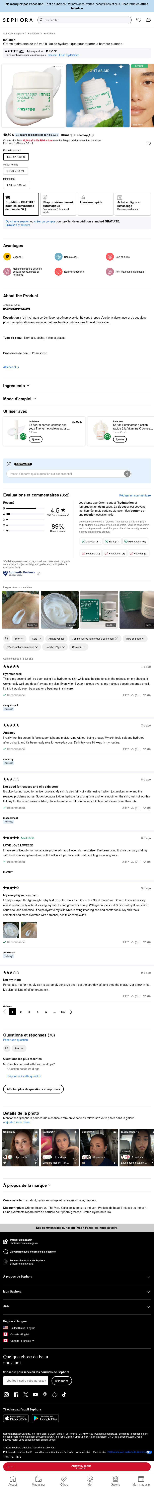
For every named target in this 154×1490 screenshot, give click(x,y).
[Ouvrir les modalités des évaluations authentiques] (38, 573)
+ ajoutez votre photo (16, 1122)
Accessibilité (83, 1452)
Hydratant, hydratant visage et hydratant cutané (53, 1200)
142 (63, 1012)
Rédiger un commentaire (135, 495)
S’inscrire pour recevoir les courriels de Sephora (36, 1372)
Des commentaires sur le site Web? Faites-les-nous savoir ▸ (77, 1228)
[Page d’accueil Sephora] (18, 20)
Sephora (91, 1200)
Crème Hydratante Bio (97, 1212)
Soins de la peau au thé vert (78, 1208)
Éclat (62, 55)
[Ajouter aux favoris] (148, 143)
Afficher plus (11, 367)
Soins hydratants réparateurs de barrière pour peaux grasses (42, 1212)
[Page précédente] (4, 1011)
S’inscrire (61, 1381)
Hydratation (72, 55)
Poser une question (15, 1040)
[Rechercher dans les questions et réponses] (6, 1048)
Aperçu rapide (15, 431)
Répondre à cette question (24, 1076)
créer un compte (44, 221)
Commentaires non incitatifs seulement (93, 638)
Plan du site (99, 1452)
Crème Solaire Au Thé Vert (42, 1208)
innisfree (9, 40)
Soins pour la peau (13, 33)
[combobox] (84, 20)
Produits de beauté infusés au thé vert (122, 1208)
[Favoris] (139, 20)
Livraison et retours (18, 225)
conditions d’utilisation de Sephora (54, 1452)
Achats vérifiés (56, 638)
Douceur (52, 55)
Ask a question (35, 51)
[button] (72, 135)
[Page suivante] (71, 1011)
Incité (30, 624)
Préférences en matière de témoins (126, 1452)
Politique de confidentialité (17, 1452)
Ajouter (35, 439)
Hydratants (34, 33)
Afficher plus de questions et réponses (33, 1089)
